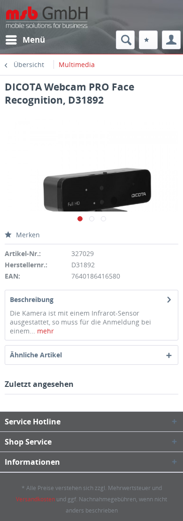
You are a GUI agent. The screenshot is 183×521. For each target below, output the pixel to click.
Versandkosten (35, 499)
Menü (34, 39)
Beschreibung (31, 299)
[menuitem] (25, 39)
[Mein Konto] (171, 39)
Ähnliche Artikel (36, 354)
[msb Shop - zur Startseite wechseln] (48, 25)
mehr (44, 330)
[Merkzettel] (148, 39)
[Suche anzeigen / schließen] (125, 39)
